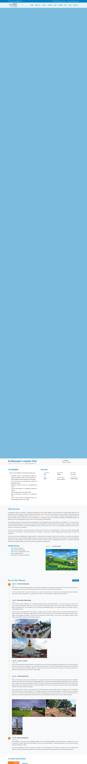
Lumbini (69, 522)
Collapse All (75, 580)
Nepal (15, 463)
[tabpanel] (61, 560)
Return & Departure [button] (20, 738)
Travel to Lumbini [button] (19, 661)
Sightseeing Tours (21, 463)
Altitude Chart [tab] (56, 546)
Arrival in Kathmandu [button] (20, 584)
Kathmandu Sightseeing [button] (21, 600)
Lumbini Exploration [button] (20, 676)
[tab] (45, 585)
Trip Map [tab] (47, 546)
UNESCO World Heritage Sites (43, 516)
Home (9, 463)
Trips (12, 463)
